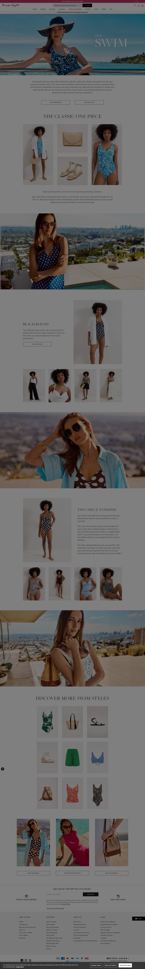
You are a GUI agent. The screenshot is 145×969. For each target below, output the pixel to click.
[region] (72, 965)
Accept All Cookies (125, 965)
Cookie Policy (20, 967)
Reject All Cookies (110, 965)
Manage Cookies (96, 965)
